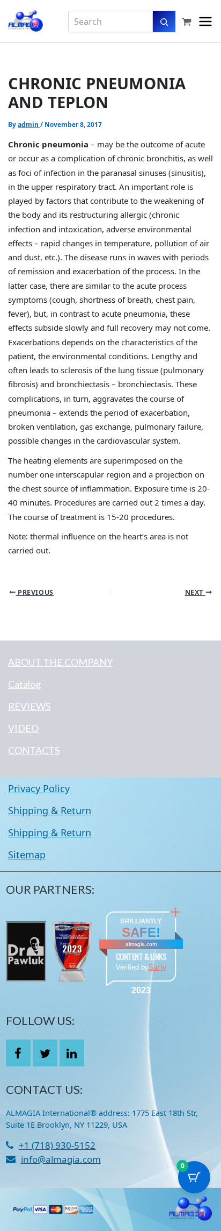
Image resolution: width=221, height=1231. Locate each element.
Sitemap (27, 854)
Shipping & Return (49, 810)
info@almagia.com (61, 1159)
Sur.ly (157, 967)
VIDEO (23, 728)
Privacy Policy (39, 788)
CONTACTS (34, 750)
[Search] (164, 21)
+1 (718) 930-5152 (57, 1145)
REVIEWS (29, 706)
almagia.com (141, 944)
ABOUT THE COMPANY (60, 662)
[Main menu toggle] (205, 21)
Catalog (24, 684)
